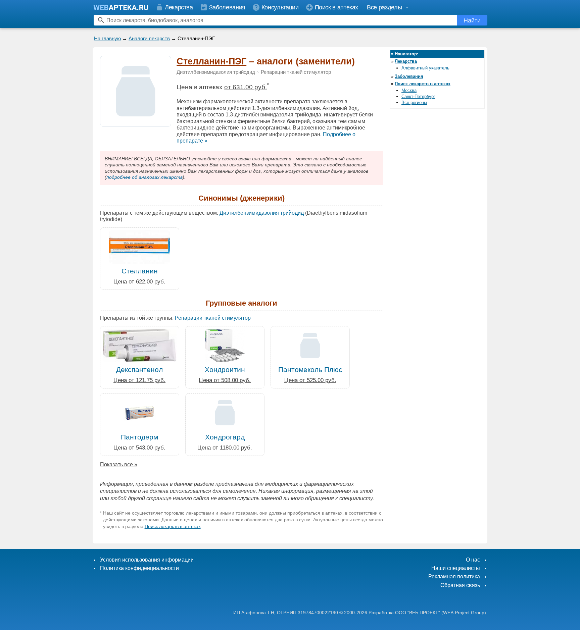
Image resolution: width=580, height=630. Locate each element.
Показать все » (118, 464)
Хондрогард (225, 437)
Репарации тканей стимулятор (296, 72)
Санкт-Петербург (418, 96)
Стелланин (140, 271)
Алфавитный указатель (425, 67)
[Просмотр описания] (135, 123)
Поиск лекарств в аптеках (173, 526)
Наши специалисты (455, 568)
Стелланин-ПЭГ (211, 61)
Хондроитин (225, 369)
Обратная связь (460, 585)
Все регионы (414, 102)
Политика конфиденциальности (139, 568)
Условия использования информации (147, 560)
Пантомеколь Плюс (310, 369)
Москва (409, 90)
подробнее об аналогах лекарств (144, 177)
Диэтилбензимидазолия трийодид (216, 72)
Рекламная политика (454, 576)
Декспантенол (139, 369)
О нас (473, 560)
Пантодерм (139, 437)
